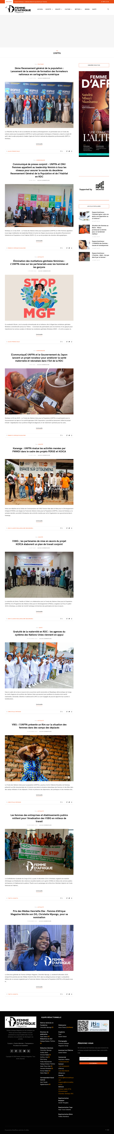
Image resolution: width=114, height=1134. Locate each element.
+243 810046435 (63, 1066)
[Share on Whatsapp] (71, 151)
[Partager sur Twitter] (69, 151)
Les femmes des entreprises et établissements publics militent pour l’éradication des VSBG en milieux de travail (39, 818)
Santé (94, 9)
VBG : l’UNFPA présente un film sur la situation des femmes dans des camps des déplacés (39, 726)
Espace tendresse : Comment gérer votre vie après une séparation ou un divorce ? (100, 215)
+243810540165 (63, 1062)
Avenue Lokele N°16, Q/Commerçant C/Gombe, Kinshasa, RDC (65, 1091)
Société (48, 9)
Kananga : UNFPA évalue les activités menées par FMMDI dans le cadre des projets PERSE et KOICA (39, 449)
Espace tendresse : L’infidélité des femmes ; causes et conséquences (100, 243)
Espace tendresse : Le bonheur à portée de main (27, 2)
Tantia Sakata (13, 898)
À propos (10, 1043)
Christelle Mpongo (14, 711)
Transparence (29, 1043)
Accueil (40, 9)
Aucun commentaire (44, 78)
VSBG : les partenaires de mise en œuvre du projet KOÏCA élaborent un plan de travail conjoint (39, 542)
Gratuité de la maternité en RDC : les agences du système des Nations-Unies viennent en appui (39, 633)
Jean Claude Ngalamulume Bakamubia (20, 528)
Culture (67, 9)
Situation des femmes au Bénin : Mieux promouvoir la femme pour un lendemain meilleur (100, 229)
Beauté (57, 9)
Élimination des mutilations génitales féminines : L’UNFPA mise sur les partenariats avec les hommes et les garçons (39, 264)
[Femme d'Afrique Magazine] (18, 9)
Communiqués (40, 160)
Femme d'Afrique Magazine (17, 248)
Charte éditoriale (19, 1043)
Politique (41, 64)
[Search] (108, 9)
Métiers (77, 9)
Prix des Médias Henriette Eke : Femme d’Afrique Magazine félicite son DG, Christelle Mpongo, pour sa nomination (39, 914)
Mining (87, 9)
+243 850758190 (63, 1071)
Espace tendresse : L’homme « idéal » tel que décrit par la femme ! (100, 255)
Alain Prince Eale (14, 151)
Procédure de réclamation (20, 1045)
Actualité (41, 257)
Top (108, 1130)
